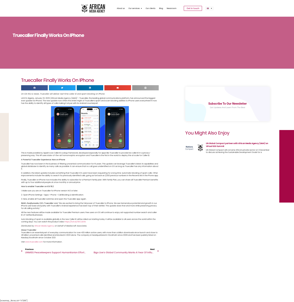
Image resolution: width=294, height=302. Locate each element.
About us (121, 8)
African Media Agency (44, 226)
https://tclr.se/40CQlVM (75, 221)
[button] (34, 87)
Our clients (150, 8)
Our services (134, 8)
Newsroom (171, 8)
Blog (161, 8)
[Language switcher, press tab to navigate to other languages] (209, 8)
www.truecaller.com (34, 241)
